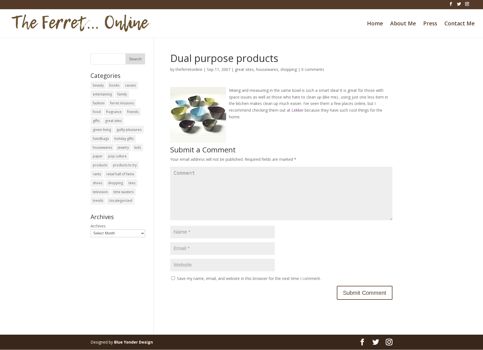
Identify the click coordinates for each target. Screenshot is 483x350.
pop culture (117, 156)
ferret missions (122, 103)
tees (132, 183)
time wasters (123, 192)
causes (130, 85)
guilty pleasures (129, 129)
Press (430, 24)
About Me (403, 24)
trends (98, 200)
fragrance (114, 111)
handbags (101, 138)
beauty (98, 85)
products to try (125, 165)
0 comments (312, 69)
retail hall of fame (120, 174)
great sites (244, 69)
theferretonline (189, 69)
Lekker (298, 110)
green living (102, 129)
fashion (99, 103)
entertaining (102, 94)
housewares (267, 69)
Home (375, 24)
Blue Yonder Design (133, 342)
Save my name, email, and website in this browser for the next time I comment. (249, 278)
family (122, 94)
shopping (288, 69)
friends (132, 111)
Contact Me (459, 24)
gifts (96, 120)
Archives (98, 226)
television (100, 192)
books (114, 85)
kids (137, 147)
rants (97, 174)
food (97, 111)
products (100, 165)
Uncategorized (120, 200)
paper (98, 156)
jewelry (123, 147)
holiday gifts (124, 138)
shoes (97, 183)
